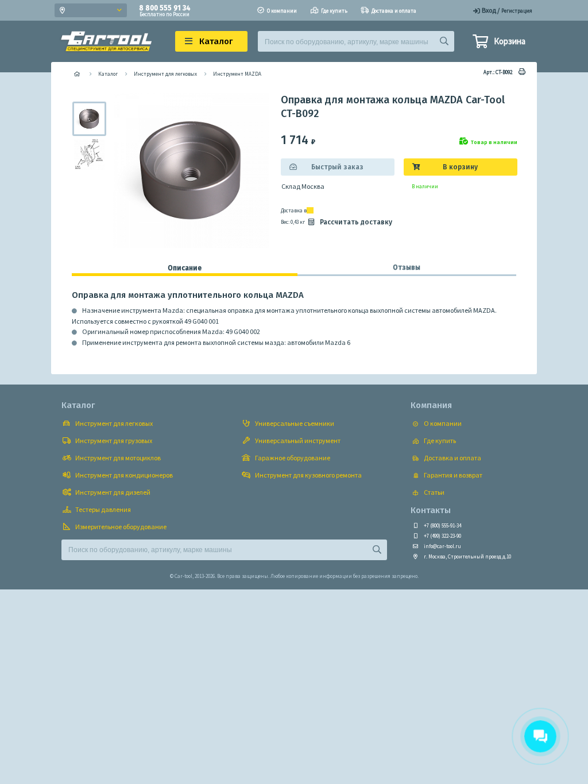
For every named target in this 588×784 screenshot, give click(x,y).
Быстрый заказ (337, 167)
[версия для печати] (520, 72)
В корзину (460, 167)
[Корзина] (480, 43)
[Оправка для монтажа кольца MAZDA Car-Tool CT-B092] (88, 154)
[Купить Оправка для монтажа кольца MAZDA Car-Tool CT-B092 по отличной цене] (88, 119)
